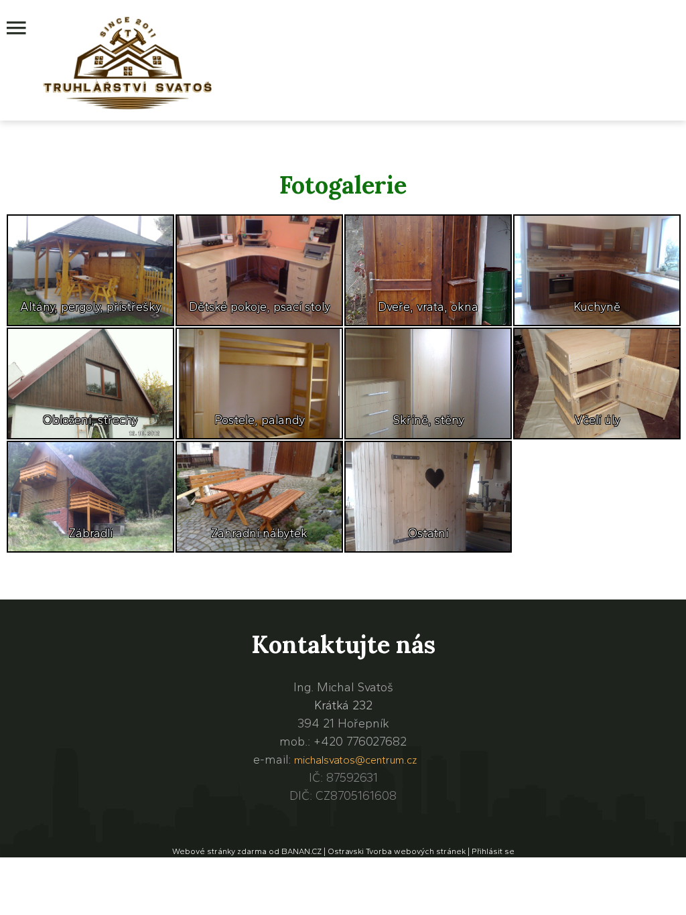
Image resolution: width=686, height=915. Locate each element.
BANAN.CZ (301, 851)
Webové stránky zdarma (219, 851)
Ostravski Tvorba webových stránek (397, 851)
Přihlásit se (493, 851)
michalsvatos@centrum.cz (355, 760)
